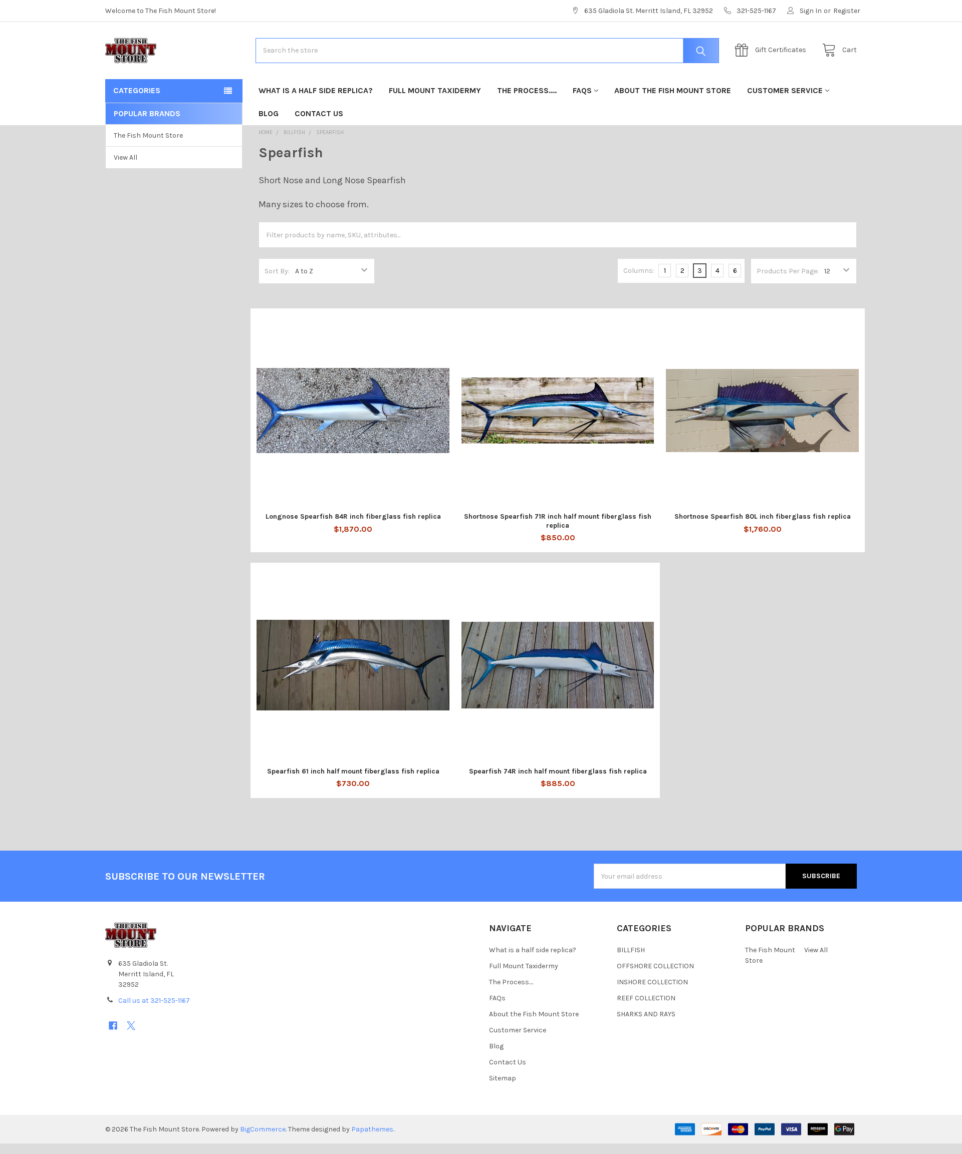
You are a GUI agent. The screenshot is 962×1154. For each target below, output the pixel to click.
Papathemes (372, 1129)
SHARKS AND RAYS (646, 1014)
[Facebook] (113, 1025)
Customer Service (785, 90)
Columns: (638, 270)
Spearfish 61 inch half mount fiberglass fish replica (353, 771)
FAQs (582, 90)
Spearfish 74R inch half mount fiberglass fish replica (558, 771)
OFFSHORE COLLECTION (655, 966)
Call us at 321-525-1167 (154, 1000)
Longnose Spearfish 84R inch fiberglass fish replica (353, 516)
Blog (269, 113)
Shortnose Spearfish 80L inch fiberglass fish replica (762, 516)
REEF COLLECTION (646, 998)
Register (846, 11)
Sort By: (277, 271)
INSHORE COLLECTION (652, 982)
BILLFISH (631, 950)
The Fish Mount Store (148, 135)
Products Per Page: (788, 271)
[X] (131, 1025)
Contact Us (319, 113)
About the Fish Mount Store (672, 90)
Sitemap (502, 1078)
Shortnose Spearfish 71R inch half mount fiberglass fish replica (557, 521)
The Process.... (527, 90)
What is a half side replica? (316, 90)
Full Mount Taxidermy (435, 90)
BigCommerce (263, 1129)
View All (125, 157)
